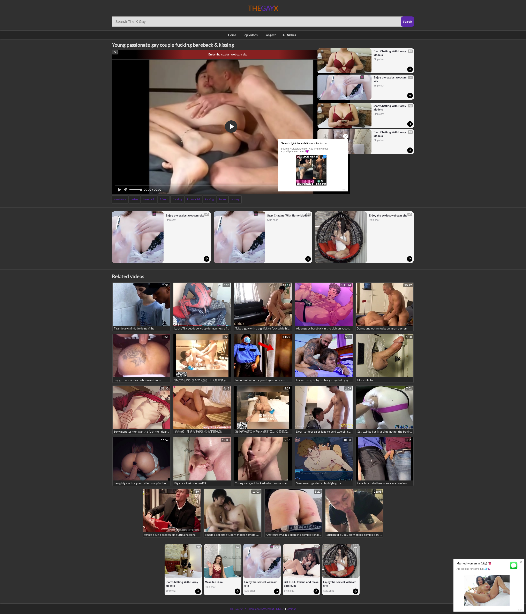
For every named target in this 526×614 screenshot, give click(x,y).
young (235, 199)
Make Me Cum (214, 582)
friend (163, 199)
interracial (193, 199)
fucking (177, 199)
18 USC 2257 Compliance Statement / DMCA (257, 609)
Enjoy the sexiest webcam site (227, 54)
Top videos (250, 35)
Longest (270, 35)
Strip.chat (379, 59)
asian (134, 199)
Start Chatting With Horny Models (390, 53)
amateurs (120, 199)
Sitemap (291, 609)
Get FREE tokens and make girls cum (301, 584)
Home (232, 35)
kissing (209, 199)
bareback (149, 199)
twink (222, 199)
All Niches (289, 35)
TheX (263, 8)
